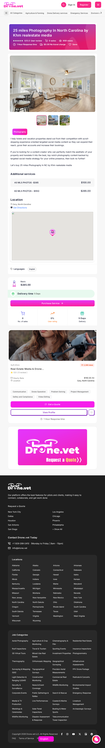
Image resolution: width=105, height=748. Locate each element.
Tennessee (37, 611)
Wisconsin (16, 620)
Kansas (77, 579)
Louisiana (36, 584)
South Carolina (80, 607)
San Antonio (13, 525)
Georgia (36, 574)
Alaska (35, 565)
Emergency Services (79, 13)
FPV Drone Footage (81, 669)
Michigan (36, 588)
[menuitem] (41, 120)
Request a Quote (16, 506)
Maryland (78, 584)
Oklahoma (78, 602)
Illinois (14, 579)
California (16, 570)
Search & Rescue (59, 693)
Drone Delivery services (57, 13)
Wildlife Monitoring (60, 685)
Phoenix (56, 520)
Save (74, 44)
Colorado (36, 570)
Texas (55, 611)
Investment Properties (61, 653)
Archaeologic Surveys (82, 709)
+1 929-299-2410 (20, 543)
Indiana (36, 579)
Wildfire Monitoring (20, 717)
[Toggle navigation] (98, 5)
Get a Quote (54, 404)
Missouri (15, 593)
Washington (58, 616)
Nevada (77, 593)
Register (84, 4)
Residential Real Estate (82, 641)
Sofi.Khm (15, 365)
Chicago (56, 516)
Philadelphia (58, 525)
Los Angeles (58, 512)
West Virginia (79, 616)
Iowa (55, 579)
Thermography (18, 661)
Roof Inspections (19, 649)
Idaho (76, 574)
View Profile (49, 412)
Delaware (78, 570)
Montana (36, 593)
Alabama (15, 565)
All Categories (16, 13)
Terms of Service (26, 738)
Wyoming (37, 620)
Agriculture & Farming (34, 13)
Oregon (15, 607)
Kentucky (16, 584)
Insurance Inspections (82, 649)
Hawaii (56, 574)
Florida (15, 574)
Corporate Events (19, 693)
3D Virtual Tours (18, 653)
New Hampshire (39, 597)
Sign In (71, 4)
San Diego (12, 529)
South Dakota (17, 611)
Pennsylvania (38, 607)
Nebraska (57, 593)
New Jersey (17, 597)
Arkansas (78, 565)
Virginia (36, 616)
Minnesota (57, 588)
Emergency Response (82, 693)
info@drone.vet (19, 548)
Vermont (15, 616)
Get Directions (20, 207)
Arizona (56, 565)
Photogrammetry (80, 653)
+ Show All (57, 529)
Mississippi (78, 588)
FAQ (14, 738)
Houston (12, 520)
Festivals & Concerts (81, 677)
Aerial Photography (20, 641)
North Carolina (18, 602)
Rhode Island (58, 607)
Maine (55, 584)
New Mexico (58, 597)
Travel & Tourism (39, 649)
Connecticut (58, 570)
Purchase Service (51, 303)
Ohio (55, 602)
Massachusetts (18, 588)
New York (78, 597)
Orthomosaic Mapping (41, 661)
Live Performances (40, 701)
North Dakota (38, 602)
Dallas (10, 516)
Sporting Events (59, 649)
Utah (76, 611)
